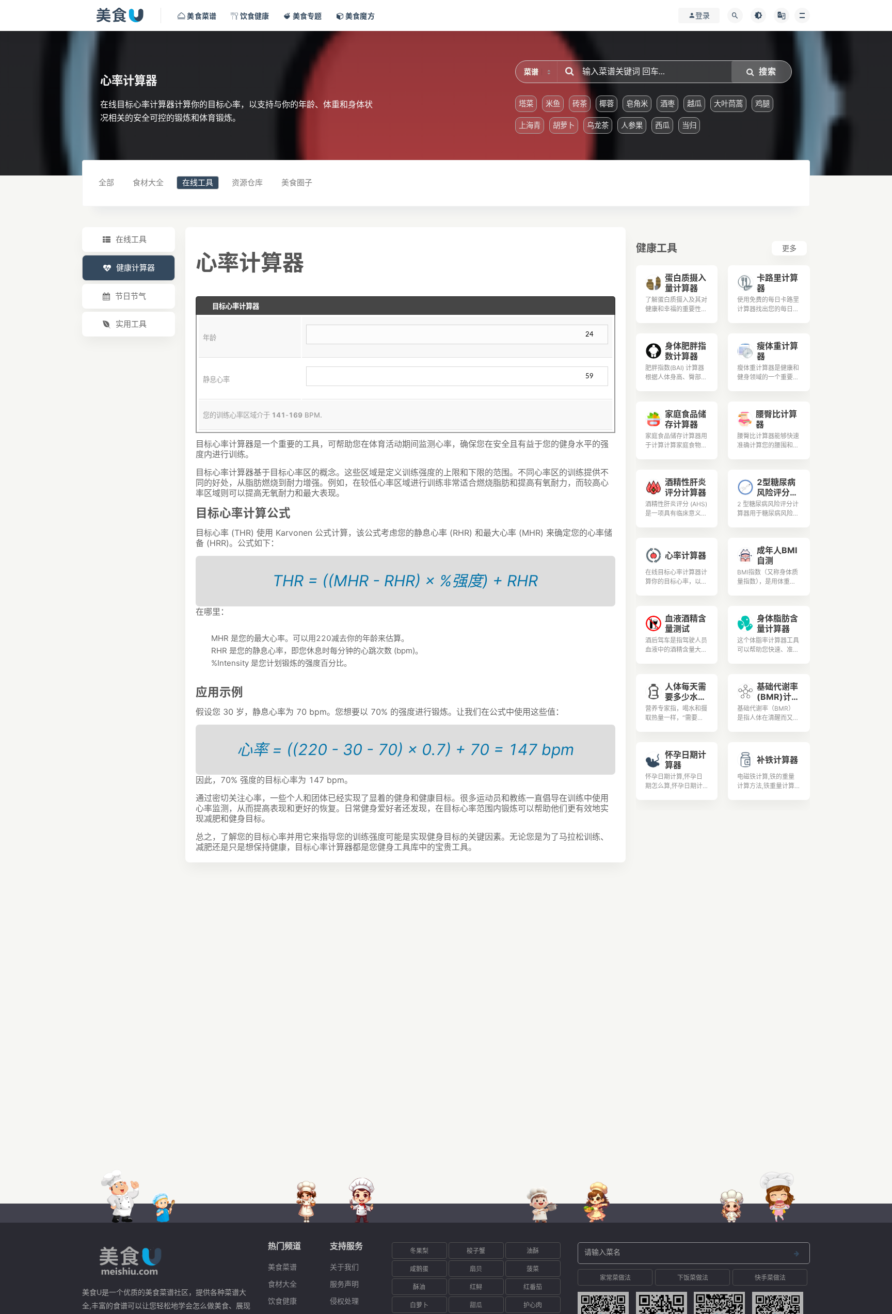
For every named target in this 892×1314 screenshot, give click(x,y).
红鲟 (476, 1287)
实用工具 (131, 324)
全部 (106, 182)
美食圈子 (296, 182)
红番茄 (532, 1287)
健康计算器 (135, 268)
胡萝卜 (564, 125)
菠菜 (533, 1269)
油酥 (533, 1251)
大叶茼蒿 (728, 103)
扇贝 (476, 1269)
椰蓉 (606, 103)
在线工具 (197, 182)
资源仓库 (247, 182)
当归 (689, 125)
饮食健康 (282, 1300)
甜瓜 (476, 1305)
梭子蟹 (476, 1251)
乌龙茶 (598, 125)
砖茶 (579, 103)
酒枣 (667, 103)
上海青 (529, 125)
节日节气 (130, 296)
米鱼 (553, 103)
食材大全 (148, 182)
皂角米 (637, 103)
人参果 (632, 125)
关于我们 (344, 1266)
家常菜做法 (615, 1277)
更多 (789, 248)
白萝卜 (419, 1305)
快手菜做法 (770, 1277)
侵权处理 (344, 1300)
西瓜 (662, 125)
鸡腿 (762, 103)
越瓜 (694, 103)
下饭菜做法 (692, 1277)
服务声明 (344, 1283)
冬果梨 (419, 1251)
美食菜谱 (282, 1266)
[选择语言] (781, 15)
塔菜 (526, 103)
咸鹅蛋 (419, 1269)
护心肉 (532, 1305)
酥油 (419, 1287)
